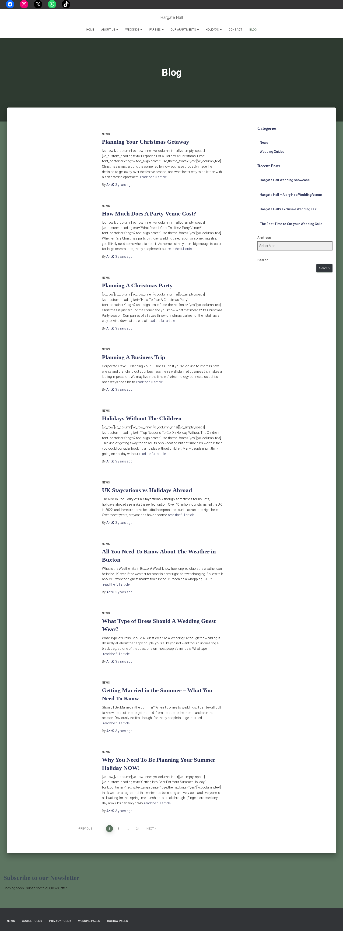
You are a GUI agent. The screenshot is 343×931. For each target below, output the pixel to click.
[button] (117, 29)
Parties (155, 29)
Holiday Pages (117, 921)
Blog (253, 29)
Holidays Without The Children (142, 418)
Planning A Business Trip (133, 357)
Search (262, 260)
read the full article (153, 177)
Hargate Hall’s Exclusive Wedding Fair (288, 209)
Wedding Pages (89, 921)
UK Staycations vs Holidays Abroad (147, 490)
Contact (235, 29)
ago (124, 185)
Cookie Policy (32, 921)
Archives (264, 238)
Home (90, 29)
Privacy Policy (60, 921)
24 (137, 828)
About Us (108, 29)
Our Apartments (183, 29)
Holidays (212, 29)
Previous (85, 828)
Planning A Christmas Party (137, 285)
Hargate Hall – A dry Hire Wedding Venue (291, 195)
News (106, 134)
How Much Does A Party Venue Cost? (149, 213)
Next (150, 828)
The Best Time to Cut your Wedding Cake (291, 224)
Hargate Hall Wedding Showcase (285, 180)
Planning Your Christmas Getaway (145, 142)
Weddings (132, 29)
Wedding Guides (272, 151)
